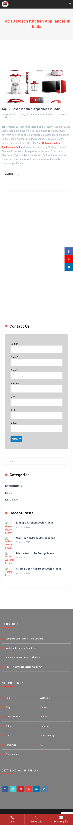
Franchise (45, 726)
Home (9, 698)
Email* (14, 370)
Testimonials (12, 754)
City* (13, 396)
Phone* (14, 357)
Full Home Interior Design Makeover (24, 667)
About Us (45, 698)
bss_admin (10, 114)
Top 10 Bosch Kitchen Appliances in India (31, 109)
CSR (42, 744)
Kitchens (12, 499)
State (13, 410)
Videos (9, 726)
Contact (9, 735)
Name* (14, 343)
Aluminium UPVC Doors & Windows (23, 657)
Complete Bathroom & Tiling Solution (25, 638)
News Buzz (11, 744)
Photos (44, 716)
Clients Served (13, 716)
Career (43, 707)
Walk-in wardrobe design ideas (35, 538)
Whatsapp (36, 821)
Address (15, 383)
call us (12, 821)
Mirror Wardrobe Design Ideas (35, 553)
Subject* (15, 423)
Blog (23, 114)
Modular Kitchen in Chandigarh (21, 648)
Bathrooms (13, 486)
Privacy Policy (47, 735)
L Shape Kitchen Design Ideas (34, 523)
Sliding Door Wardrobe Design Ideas (38, 569)
